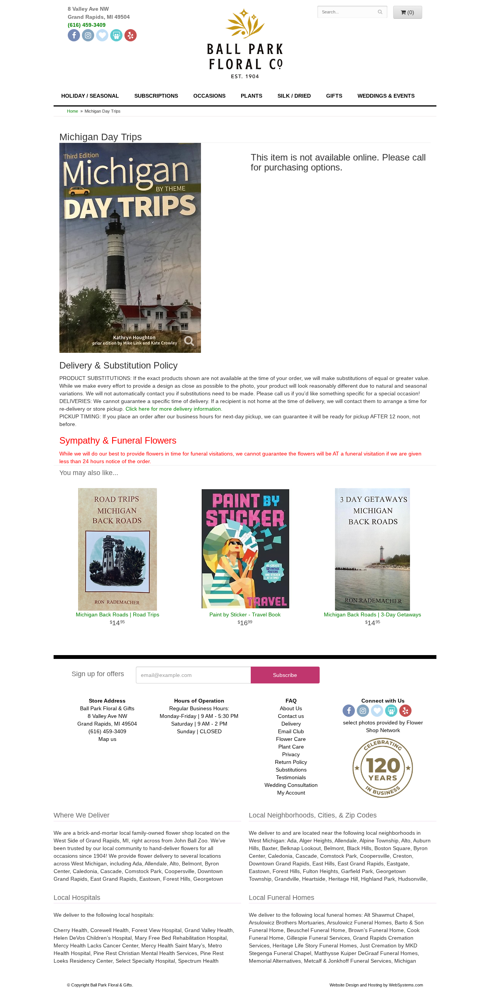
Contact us (291, 716)
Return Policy (291, 762)
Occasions (209, 96)
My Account (291, 793)
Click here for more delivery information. (174, 409)
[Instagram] (88, 35)
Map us (107, 739)
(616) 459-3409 (87, 25)
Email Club (291, 731)
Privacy (291, 754)
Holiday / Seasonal (90, 96)
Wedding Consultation (291, 785)
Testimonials (291, 777)
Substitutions (291, 770)
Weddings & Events (386, 96)
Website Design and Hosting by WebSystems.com (376, 985)
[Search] (380, 12)
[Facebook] (74, 35)
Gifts (334, 96)
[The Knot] (102, 35)
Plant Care (291, 747)
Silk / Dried (294, 96)
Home (72, 111)
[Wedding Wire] (116, 35)
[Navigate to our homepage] (245, 42)
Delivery (291, 724)
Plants (251, 96)
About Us (291, 708)
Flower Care (291, 739)
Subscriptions (156, 96)
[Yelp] (130, 35)
